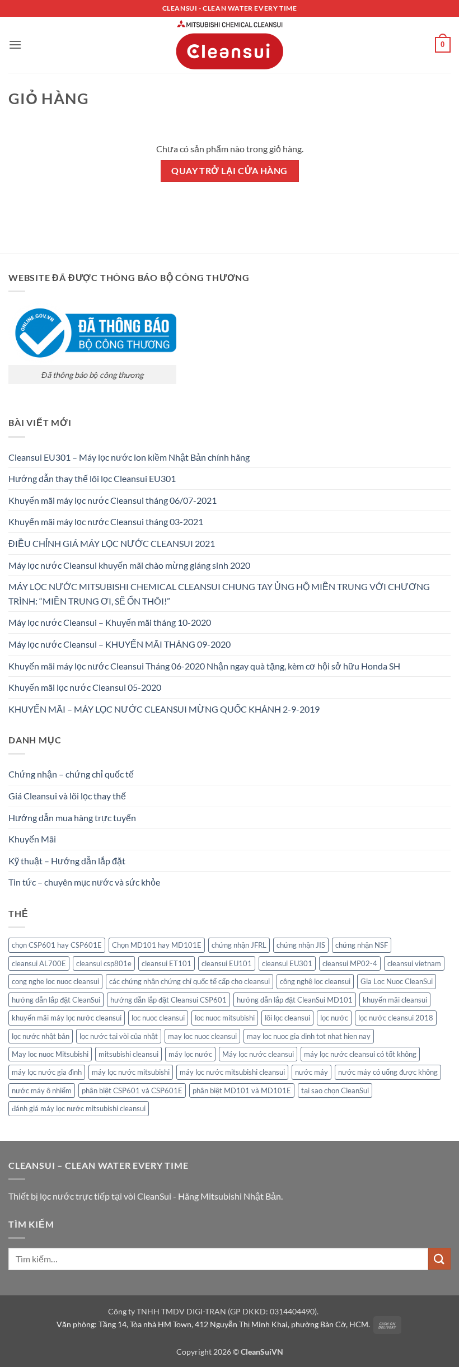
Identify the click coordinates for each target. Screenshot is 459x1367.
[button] (15, 44)
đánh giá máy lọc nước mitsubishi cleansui (79, 1108)
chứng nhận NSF (361, 944)
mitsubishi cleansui (128, 1054)
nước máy (311, 1072)
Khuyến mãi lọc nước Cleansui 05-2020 (84, 687)
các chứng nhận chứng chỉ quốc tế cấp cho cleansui (189, 981)
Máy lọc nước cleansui (258, 1054)
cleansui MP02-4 (349, 963)
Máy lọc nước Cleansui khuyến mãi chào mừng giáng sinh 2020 (129, 565)
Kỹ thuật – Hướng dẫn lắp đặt (66, 860)
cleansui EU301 (287, 963)
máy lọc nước (190, 1054)
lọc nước (334, 1017)
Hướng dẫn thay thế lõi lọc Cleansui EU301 (92, 478)
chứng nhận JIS (301, 944)
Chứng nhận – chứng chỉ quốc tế (71, 774)
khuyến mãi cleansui (395, 999)
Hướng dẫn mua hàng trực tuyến (72, 817)
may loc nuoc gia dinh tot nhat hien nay (309, 1036)
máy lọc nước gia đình (47, 1072)
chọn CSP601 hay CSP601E (57, 944)
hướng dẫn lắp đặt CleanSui (56, 999)
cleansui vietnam (414, 963)
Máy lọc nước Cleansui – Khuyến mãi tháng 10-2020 (109, 622)
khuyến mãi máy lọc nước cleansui (66, 1017)
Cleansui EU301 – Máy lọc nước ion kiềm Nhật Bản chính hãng (129, 457)
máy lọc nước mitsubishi (131, 1072)
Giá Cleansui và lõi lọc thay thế (67, 795)
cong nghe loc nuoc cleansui (55, 981)
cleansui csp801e (104, 963)
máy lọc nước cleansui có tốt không (360, 1054)
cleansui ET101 (166, 963)
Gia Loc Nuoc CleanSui (396, 981)
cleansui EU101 (227, 963)
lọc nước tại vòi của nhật (118, 1036)
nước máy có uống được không (388, 1072)
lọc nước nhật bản (40, 1036)
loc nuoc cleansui (158, 1017)
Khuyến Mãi (32, 839)
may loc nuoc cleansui (202, 1036)
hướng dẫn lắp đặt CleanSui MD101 (295, 999)
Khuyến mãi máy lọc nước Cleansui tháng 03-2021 (105, 521)
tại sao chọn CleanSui (335, 1090)
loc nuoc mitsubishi (225, 1017)
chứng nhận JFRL (239, 944)
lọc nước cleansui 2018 (395, 1017)
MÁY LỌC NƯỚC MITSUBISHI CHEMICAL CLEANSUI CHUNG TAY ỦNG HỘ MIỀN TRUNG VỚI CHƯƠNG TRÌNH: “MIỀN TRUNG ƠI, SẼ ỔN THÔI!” (219, 593)
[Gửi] (439, 1259)
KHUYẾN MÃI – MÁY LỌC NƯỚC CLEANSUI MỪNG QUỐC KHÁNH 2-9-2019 (164, 709)
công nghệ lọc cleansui (315, 981)
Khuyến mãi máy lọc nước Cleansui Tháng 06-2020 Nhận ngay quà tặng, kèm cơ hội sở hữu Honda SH (204, 666)
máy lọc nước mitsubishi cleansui (232, 1072)
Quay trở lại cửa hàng (229, 171)
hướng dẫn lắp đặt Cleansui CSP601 (168, 999)
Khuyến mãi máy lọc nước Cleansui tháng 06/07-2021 (112, 500)
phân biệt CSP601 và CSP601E (132, 1090)
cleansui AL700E (39, 963)
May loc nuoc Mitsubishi (50, 1054)
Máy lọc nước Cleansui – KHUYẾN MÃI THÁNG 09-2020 (119, 644)
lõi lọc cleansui (287, 1017)
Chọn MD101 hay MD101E (157, 944)
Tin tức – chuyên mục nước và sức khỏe (84, 882)
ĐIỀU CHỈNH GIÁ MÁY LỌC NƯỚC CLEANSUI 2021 (111, 543)
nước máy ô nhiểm (42, 1090)
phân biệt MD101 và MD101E (242, 1090)
